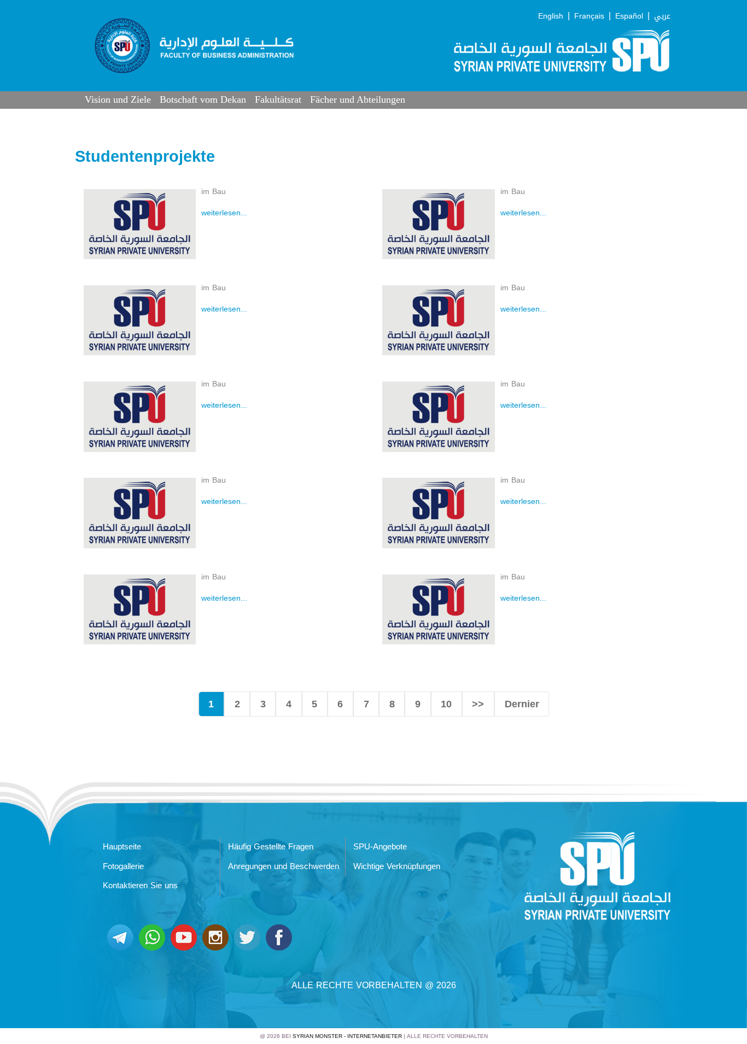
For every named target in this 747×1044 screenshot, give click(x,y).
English (550, 16)
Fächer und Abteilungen (357, 99)
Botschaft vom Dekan (203, 99)
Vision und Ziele (118, 99)
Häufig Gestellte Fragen (270, 846)
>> (478, 704)
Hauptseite (122, 846)
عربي (662, 16)
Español (629, 16)
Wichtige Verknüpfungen (396, 866)
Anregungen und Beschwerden (283, 866)
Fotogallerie (123, 866)
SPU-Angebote (380, 846)
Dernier (522, 704)
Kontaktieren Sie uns (140, 885)
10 (446, 704)
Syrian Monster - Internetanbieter (347, 1036)
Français (589, 16)
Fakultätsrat (278, 99)
